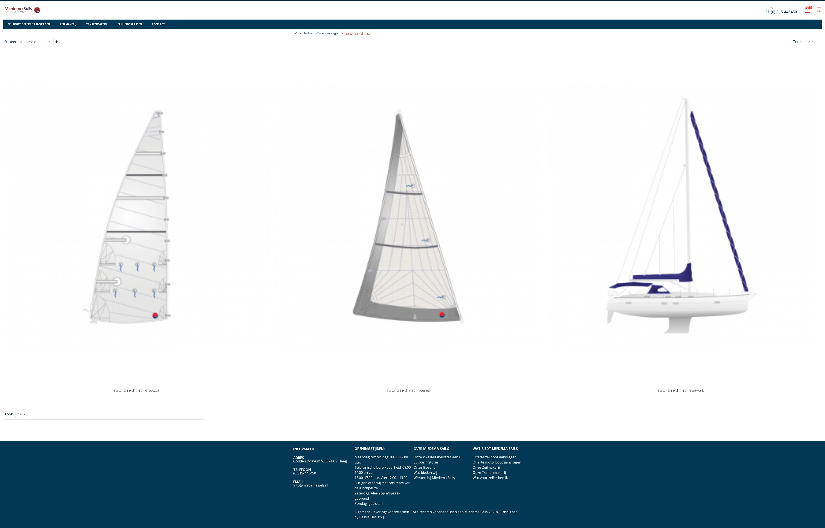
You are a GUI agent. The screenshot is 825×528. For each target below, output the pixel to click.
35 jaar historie (426, 462)
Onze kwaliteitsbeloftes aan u (437, 457)
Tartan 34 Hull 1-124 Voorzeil (408, 390)
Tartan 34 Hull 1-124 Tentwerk (680, 390)
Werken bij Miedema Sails (434, 477)
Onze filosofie (424, 467)
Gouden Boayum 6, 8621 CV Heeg (320, 461)
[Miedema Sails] (22, 10)
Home (296, 33)
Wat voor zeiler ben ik (490, 477)
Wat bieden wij (425, 472)
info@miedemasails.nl (310, 485)
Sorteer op (13, 41)
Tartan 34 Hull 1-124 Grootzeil (136, 390)
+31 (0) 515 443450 (780, 11)
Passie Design (370, 517)
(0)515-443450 (304, 473)
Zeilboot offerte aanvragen (321, 33)
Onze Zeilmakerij (486, 467)
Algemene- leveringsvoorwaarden (381, 512)
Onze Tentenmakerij (489, 472)
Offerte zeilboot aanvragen (494, 457)
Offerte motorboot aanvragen (497, 462)
